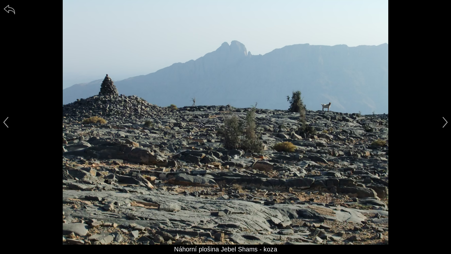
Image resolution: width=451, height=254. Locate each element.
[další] (445, 122)
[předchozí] (5, 122)
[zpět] (9, 9)
